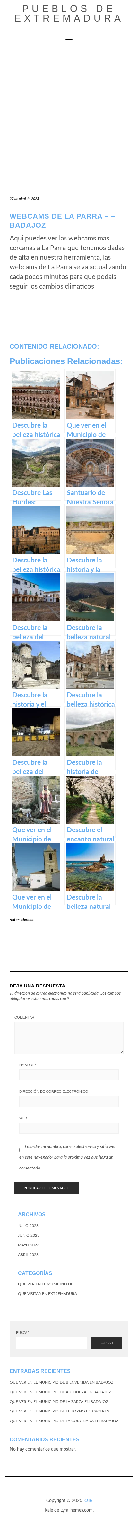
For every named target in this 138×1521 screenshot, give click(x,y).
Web (23, 1118)
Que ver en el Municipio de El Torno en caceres (59, 1411)
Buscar (23, 1332)
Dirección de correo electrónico (54, 1091)
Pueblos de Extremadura (69, 13)
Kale (87, 1501)
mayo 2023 (28, 1245)
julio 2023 (28, 1226)
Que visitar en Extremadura (47, 1294)
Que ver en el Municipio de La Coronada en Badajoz (64, 1421)
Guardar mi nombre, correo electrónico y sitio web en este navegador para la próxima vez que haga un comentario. (67, 1157)
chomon (28, 920)
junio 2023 (28, 1235)
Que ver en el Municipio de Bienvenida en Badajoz (61, 1382)
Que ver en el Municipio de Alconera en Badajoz (60, 1392)
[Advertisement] (69, 118)
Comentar (24, 1017)
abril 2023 (28, 1254)
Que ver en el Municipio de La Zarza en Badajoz (59, 1402)
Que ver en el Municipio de (45, 1284)
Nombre (27, 1065)
